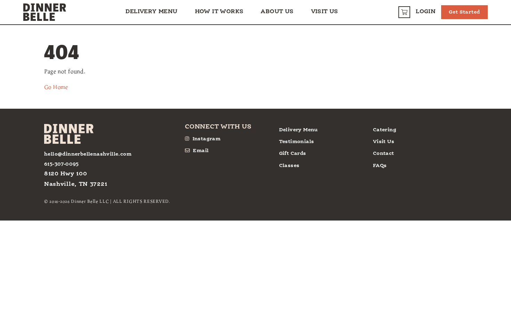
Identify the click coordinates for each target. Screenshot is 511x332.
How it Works (219, 12)
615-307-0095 (61, 164)
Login (426, 12)
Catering (384, 129)
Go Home (56, 87)
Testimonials (296, 141)
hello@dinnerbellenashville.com (87, 154)
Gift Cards (292, 153)
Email (201, 150)
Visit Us (324, 12)
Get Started (464, 12)
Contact (383, 153)
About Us (277, 12)
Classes (289, 165)
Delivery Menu (151, 12)
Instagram (206, 138)
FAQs (380, 165)
